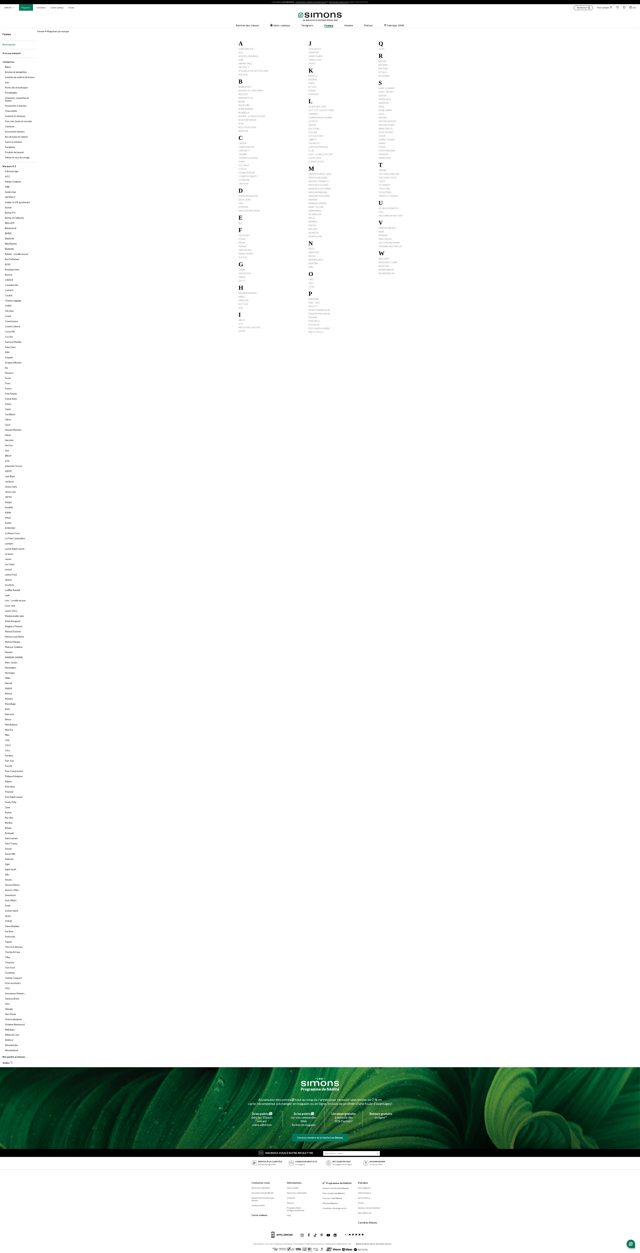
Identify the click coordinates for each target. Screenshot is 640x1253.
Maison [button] (368, 25)
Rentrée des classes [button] (247, 25)
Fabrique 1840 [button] (395, 25)
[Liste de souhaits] (618, 7)
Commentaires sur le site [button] (263, 1244)
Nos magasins (364, 1188)
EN (350, 1244)
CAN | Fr (8, 7)
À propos (363, 1182)
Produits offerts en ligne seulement (295, 1209)
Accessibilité (299, 1244)
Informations (294, 1182)
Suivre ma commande (297, 1193)
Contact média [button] (258, 1205)
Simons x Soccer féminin (369, 1208)
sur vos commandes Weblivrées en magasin (303, 1119)
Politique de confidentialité (336, 1244)
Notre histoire (364, 1193)
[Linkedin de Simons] (335, 1235)
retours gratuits (339, 2)
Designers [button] (307, 25)
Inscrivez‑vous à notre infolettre (289, 1152)
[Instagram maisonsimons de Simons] (302, 1235)
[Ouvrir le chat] (631, 1244)
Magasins (26, 7)
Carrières (41, 7)
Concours (332, 1198)
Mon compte (603, 7)
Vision (71, 7)
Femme (6, 34)
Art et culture (364, 1198)
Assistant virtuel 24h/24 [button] (262, 1193)
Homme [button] (348, 25)
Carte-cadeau (57, 7)
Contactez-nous (261, 1182)
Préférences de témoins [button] (315, 1244)
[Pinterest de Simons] (321, 1235)
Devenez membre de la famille (320, 1137)
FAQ (289, 1215)
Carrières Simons (367, 1222)
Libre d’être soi (365, 1213)
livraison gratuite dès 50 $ (311, 2)
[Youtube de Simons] (328, 1235)
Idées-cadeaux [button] (281, 25)
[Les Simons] (320, 1082)
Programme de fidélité (320, 1089)
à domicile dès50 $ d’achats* (344, 1117)
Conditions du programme (334, 1208)
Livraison (291, 1198)
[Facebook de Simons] (308, 1235)
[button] (583, 8)
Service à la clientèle (261, 1188)
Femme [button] (328, 25)
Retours (290, 1203)
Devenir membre (335, 1188)
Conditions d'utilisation (283, 1244)
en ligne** (381, 1115)
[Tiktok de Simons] (315, 1235)
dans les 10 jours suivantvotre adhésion (261, 1119)
